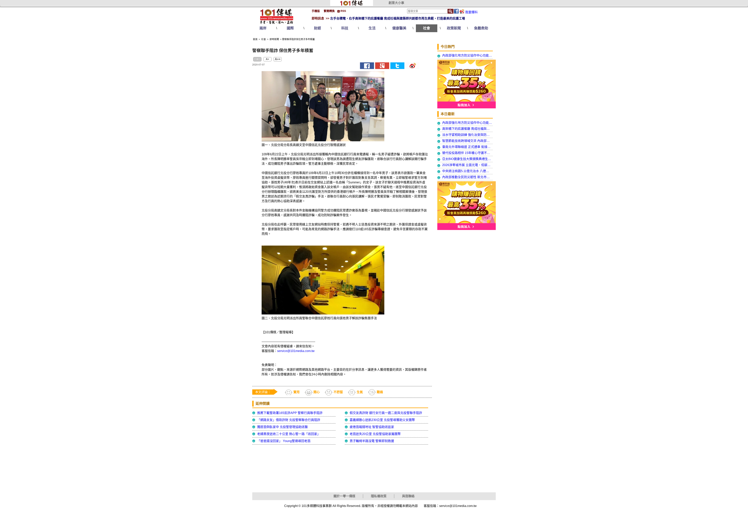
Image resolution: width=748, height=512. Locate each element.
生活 (372, 28)
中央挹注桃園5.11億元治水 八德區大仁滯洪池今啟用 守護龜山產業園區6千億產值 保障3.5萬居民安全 (467, 171)
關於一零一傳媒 (344, 496)
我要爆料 (471, 12)
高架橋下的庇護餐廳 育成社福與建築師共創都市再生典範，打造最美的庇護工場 (467, 128)
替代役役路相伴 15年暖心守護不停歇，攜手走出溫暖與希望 (467, 153)
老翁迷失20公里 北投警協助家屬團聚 (375, 434)
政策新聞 (454, 28)
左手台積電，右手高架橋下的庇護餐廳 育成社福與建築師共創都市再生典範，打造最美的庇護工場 (397, 18)
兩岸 (262, 28)
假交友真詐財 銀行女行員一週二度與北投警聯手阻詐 (386, 413)
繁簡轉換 (329, 10)
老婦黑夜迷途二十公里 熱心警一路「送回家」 (288, 434)
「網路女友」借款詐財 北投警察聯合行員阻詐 (288, 420)
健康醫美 (399, 28)
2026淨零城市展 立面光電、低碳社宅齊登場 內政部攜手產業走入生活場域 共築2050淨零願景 (467, 165)
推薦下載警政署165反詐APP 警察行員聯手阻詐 (290, 413)
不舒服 (338, 392)
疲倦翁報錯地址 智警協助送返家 (372, 427)
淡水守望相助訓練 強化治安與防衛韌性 (467, 134)
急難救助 (481, 28)
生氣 (360, 392)
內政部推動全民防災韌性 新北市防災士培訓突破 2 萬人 (467, 177)
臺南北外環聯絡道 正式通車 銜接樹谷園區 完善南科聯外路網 (467, 147)
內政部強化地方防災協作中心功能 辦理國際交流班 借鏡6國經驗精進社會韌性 (467, 55)
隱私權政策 (378, 496)
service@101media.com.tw (296, 351)
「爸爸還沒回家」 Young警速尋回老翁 (283, 441)
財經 (317, 28)
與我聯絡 (408, 496)
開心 (316, 392)
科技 (344, 28)
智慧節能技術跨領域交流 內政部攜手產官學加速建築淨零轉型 (467, 140)
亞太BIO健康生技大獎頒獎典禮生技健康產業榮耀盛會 (467, 159)
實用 (296, 392)
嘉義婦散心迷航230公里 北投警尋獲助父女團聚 (382, 420)
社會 (426, 28)
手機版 (316, 10)
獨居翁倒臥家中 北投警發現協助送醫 (282, 427)
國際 (290, 28)
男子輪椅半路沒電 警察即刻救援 (372, 441)
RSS (343, 10)
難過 (380, 392)
